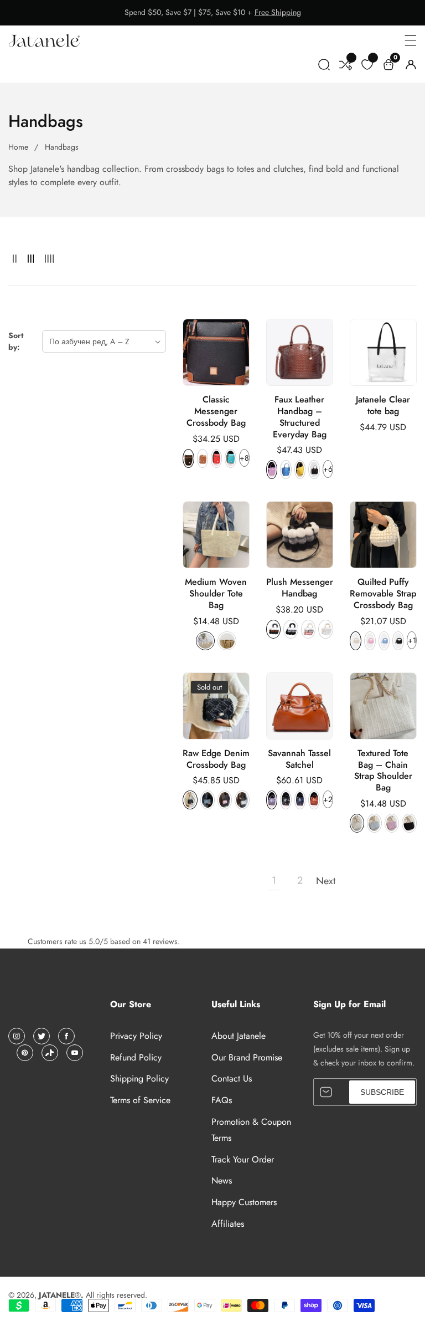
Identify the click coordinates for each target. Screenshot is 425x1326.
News (221, 1180)
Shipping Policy (139, 1078)
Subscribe (382, 1092)
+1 (412, 640)
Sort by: (15, 341)
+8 (244, 457)
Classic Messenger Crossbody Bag (216, 411)
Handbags (62, 146)
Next (326, 881)
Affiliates (227, 1223)
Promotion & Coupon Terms (251, 1129)
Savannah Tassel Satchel (299, 759)
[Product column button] (14, 259)
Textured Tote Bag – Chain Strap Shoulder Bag (383, 771)
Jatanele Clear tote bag (383, 405)
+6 (328, 469)
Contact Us (231, 1078)
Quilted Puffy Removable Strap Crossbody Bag (383, 594)
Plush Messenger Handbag (299, 588)
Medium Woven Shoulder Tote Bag (216, 594)
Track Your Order (242, 1159)
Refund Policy (136, 1057)
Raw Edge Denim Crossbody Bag (216, 759)
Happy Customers (244, 1202)
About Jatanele (238, 1035)
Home (18, 146)
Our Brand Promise (246, 1057)
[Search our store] (324, 67)
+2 (328, 799)
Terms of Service (140, 1100)
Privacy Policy (136, 1035)
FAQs (221, 1100)
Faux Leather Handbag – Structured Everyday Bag (299, 417)
